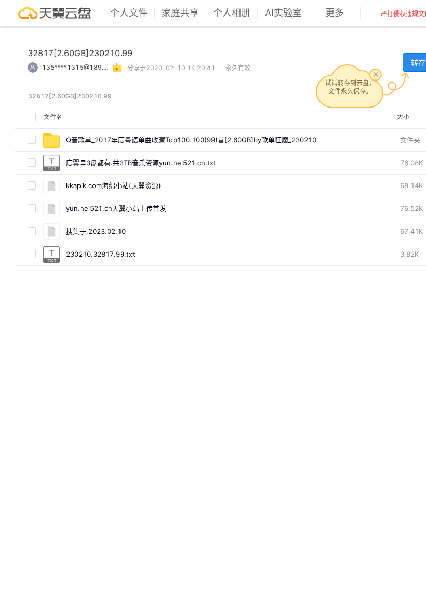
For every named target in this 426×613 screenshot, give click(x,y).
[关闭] (375, 74)
